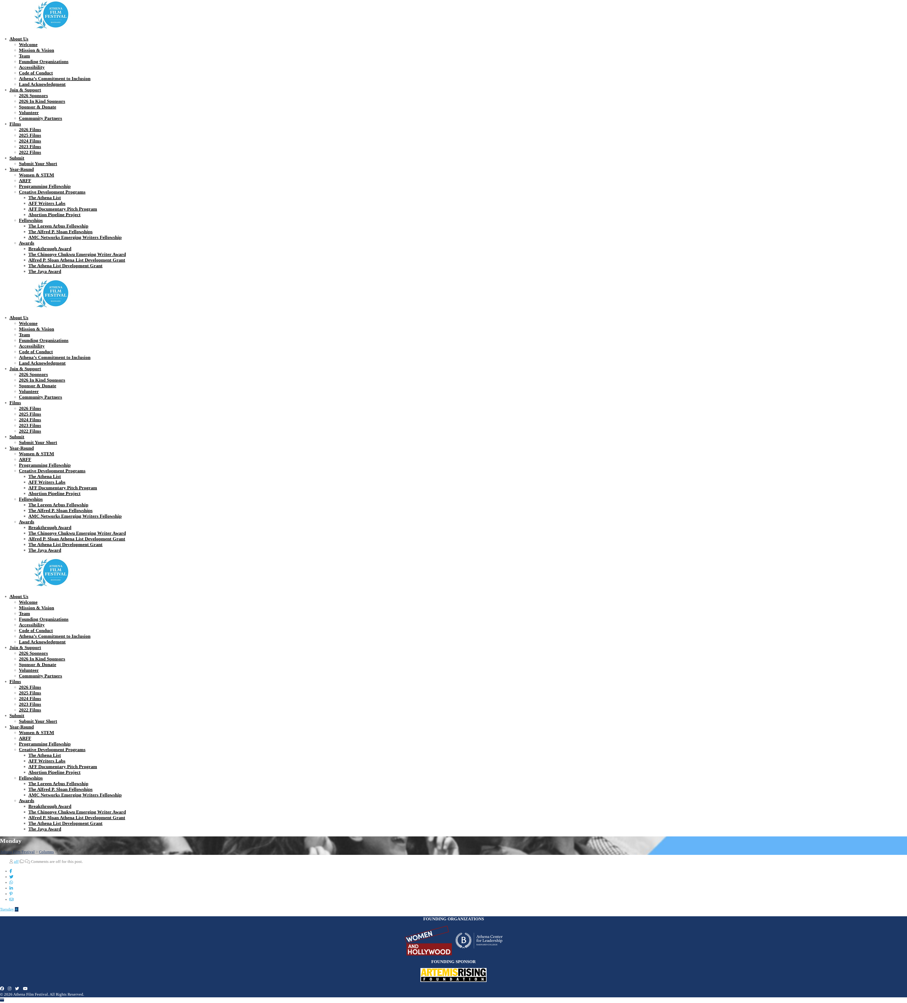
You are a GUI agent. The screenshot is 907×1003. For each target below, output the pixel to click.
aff (16, 861)
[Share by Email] (11, 899)
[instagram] (9, 988)
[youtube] (25, 988)
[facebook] (2, 988)
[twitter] (17, 988)
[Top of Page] (2, 1000)
